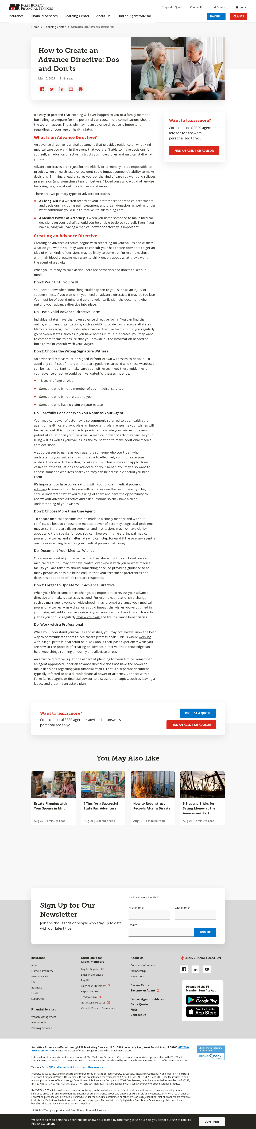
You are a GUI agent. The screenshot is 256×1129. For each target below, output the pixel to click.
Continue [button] (211, 1122)
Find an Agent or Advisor (194, 151)
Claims (238, 16)
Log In (243, 7)
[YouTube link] (207, 969)
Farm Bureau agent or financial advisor (63, 678)
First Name (137, 908)
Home (35, 27)
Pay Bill (216, 16)
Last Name (183, 908)
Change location (207, 958)
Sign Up (205, 932)
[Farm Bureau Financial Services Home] (31, 7)
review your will (88, 617)
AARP (99, 324)
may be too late (143, 294)
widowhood (86, 602)
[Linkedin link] (195, 969)
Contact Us (196, 7)
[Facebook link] (184, 969)
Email (133, 925)
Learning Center (55, 27)
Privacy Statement (43, 1124)
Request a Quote (172, 7)
